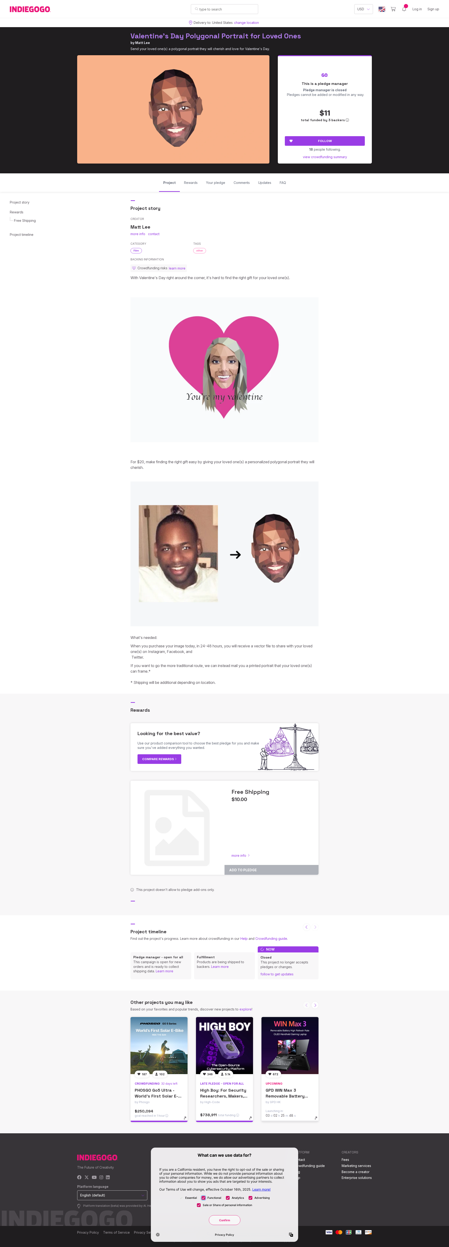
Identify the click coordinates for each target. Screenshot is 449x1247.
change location (246, 23)
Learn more (164, 971)
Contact (299, 1160)
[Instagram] (101, 1177)
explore (245, 1009)
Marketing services (356, 1166)
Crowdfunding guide (271, 939)
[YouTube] (94, 1177)
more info (137, 234)
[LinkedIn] (108, 1177)
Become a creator (355, 1172)
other (199, 250)
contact (153, 234)
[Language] (382, 9)
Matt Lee (142, 43)
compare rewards (158, 759)
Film (136, 250)
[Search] (196, 9)
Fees (345, 1160)
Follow (325, 141)
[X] (86, 1177)
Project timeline (21, 235)
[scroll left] (306, 927)
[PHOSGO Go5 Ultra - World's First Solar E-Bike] (159, 1045)
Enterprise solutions (357, 1178)
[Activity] (404, 9)
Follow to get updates (277, 974)
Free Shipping (25, 220)
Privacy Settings (146, 1232)
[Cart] (393, 9)
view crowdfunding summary (325, 157)
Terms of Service (116, 1232)
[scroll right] (315, 1005)
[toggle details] (187, 1120)
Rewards (16, 212)
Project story (19, 202)
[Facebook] (79, 1177)
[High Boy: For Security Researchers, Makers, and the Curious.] (224, 1045)
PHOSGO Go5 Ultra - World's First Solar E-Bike (156, 1096)
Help (244, 939)
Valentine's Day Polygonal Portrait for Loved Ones (215, 35)
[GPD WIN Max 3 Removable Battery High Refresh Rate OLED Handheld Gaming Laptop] (290, 1045)
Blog (296, 1172)
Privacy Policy (88, 1232)
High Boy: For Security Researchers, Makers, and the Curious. (223, 1096)
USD (360, 9)
